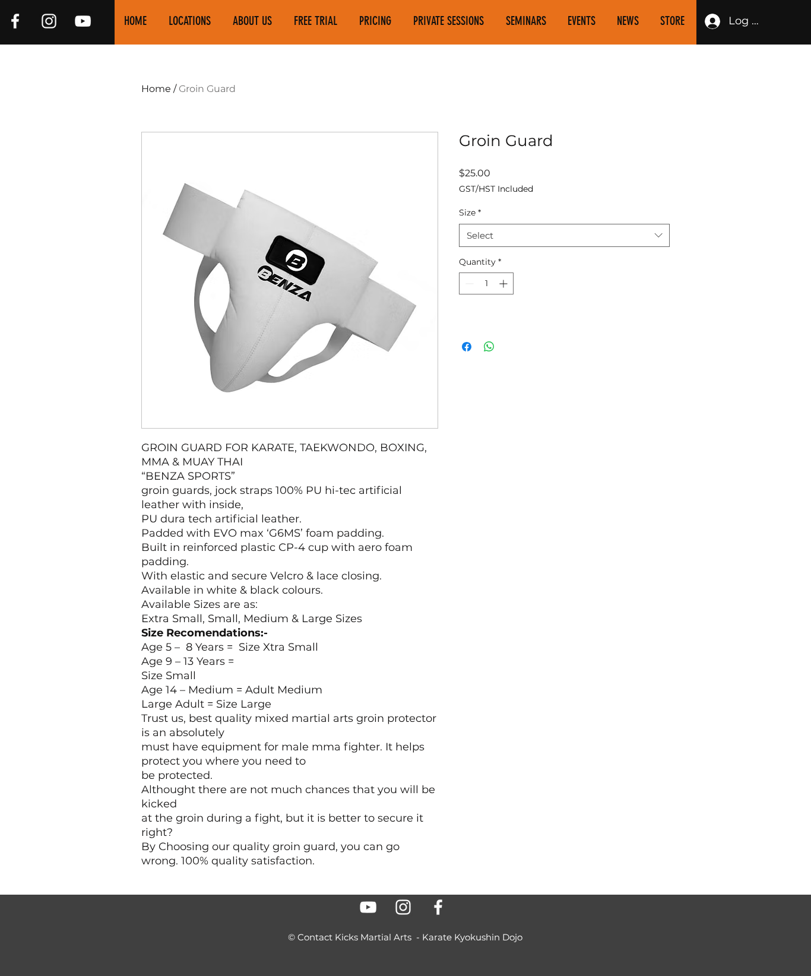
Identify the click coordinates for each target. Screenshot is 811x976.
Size (470, 212)
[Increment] (504, 283)
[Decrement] (468, 283)
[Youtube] (83, 21)
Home (156, 88)
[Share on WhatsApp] (489, 347)
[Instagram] (49, 21)
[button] (254, 21)
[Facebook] (15, 21)
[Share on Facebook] (467, 347)
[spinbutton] (486, 283)
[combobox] (564, 235)
